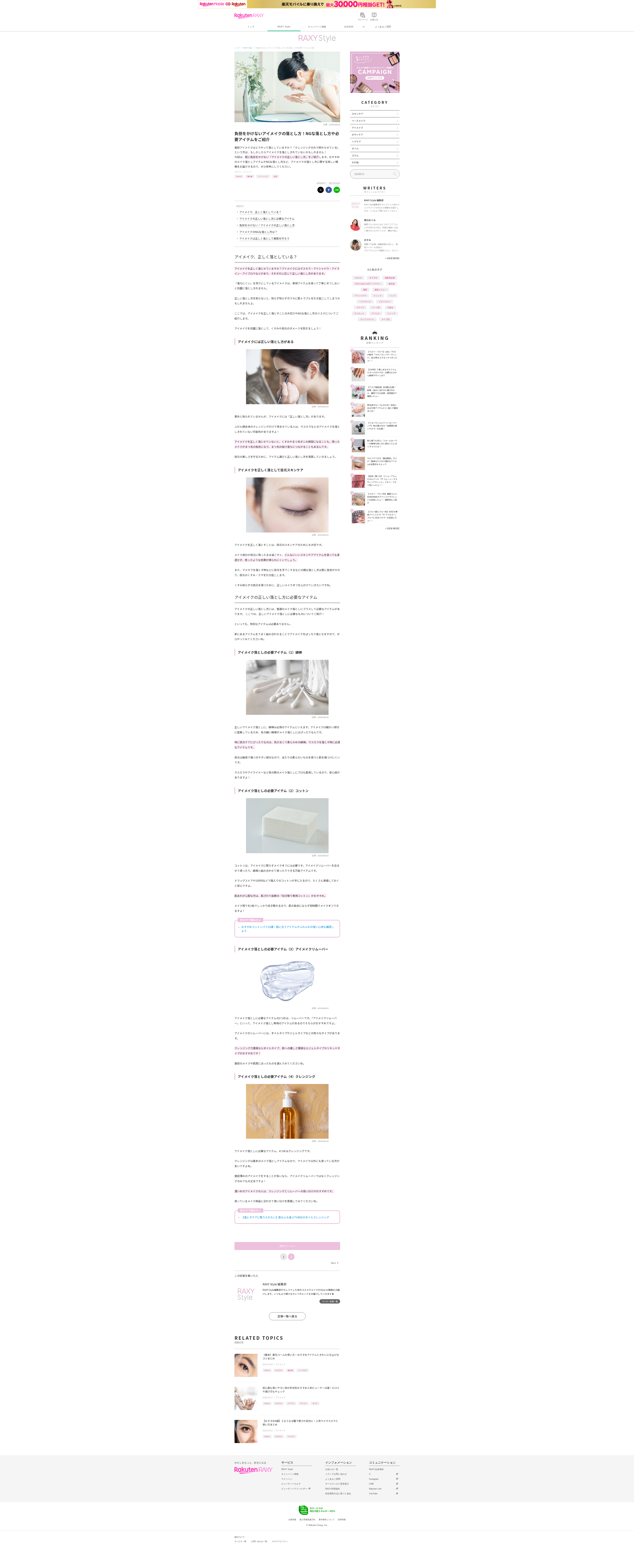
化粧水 (390, 307)
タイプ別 (385, 319)
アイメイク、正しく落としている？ (260, 212)
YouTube (373, 1493)
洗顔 (275, 176)
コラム (355, 155)
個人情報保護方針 (307, 1519)
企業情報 (292, 1519)
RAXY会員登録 (376, 1469)
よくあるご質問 (383, 26)
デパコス (303, 1403)
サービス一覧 (240, 1541)
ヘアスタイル (365, 301)
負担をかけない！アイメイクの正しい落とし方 (267, 225)
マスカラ (291, 1436)
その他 (355, 162)
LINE (371, 1484)
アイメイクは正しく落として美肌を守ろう (264, 238)
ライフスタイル (367, 319)
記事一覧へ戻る (287, 1316)
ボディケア (357, 134)
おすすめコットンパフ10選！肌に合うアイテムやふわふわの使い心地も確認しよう (287, 929)
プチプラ (291, 1403)
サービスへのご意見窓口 (337, 1484)
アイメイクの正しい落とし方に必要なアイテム (267, 219)
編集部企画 (390, 277)
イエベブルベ (384, 301)
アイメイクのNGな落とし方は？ (258, 232)
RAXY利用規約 (332, 1489)
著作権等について (327, 1519)
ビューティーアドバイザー (294, 1489)
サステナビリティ (280, 1541)
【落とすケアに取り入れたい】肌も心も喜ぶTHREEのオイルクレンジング (285, 1217)
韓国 (365, 289)
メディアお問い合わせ (336, 1474)
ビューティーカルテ (291, 1484)
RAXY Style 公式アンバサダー (368, 283)
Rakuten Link (375, 1489)
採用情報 (342, 1519)
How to (239, 176)
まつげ (315, 1403)
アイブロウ (303, 1370)
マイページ (286, 1479)
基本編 (249, 176)
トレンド (378, 295)
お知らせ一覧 (331, 1469)
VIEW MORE (392, 258)
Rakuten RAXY (249, 16)
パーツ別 (376, 307)
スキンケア (357, 113)
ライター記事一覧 (330, 1301)
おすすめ (278, 1370)
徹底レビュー (381, 289)
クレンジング (263, 176)
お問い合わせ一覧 (259, 1541)
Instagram (374, 1479)
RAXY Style (284, 26)
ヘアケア (356, 141)
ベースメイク (358, 120)
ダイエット (359, 313)
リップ (392, 295)
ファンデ (391, 313)
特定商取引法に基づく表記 (338, 1493)
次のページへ (287, 1246)
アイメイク (247, 172)
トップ (250, 26)
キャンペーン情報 (317, 26)
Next (334, 1263)
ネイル (355, 148)
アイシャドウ (360, 295)
